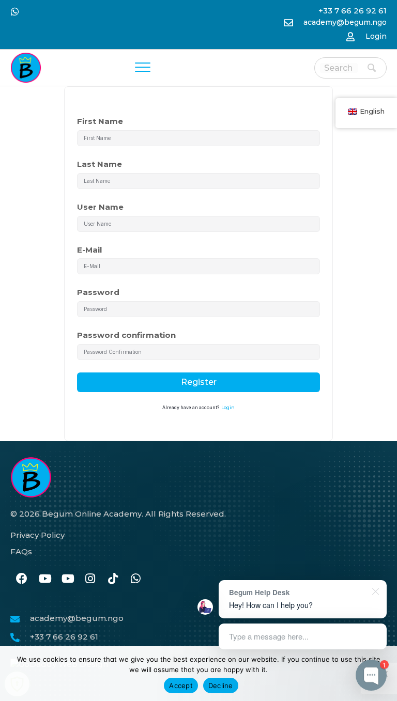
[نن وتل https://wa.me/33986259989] (135, 579)
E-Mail (89, 250)
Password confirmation (126, 335)
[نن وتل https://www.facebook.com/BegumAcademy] (21, 579)
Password (98, 292)
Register (199, 382)
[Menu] (143, 67)
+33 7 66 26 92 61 (64, 637)
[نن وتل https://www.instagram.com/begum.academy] (90, 579)
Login (376, 36)
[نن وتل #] (44, 579)
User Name (100, 207)
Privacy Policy (37, 535)
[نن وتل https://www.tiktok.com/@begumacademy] (112, 579)
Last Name (99, 164)
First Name (100, 121)
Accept (181, 685)
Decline (220, 685)
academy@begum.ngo (345, 22)
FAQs (21, 551)
